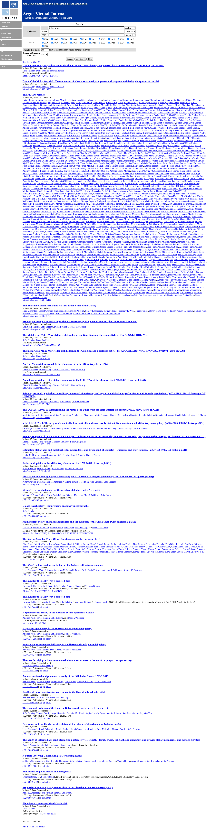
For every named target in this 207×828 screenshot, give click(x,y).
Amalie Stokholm (93, 272)
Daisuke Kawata (133, 193)
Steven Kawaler (118, 193)
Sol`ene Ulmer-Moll (85, 280)
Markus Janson (29, 191)
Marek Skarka (119, 267)
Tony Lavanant (97, 204)
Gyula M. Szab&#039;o (89, 275)
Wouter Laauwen (57, 201)
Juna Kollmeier (168, 311)
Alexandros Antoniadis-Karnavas (141, 112)
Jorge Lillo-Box (150, 206)
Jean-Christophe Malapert (116, 211)
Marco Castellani (112, 138)
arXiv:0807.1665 (30, 798)
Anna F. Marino (199, 415)
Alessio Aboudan (182, 105)
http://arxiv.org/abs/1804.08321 (36, 457)
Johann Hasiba (29, 183)
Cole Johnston (135, 191)
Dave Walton (36, 290)
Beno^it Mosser (162, 226)
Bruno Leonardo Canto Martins (177, 135)
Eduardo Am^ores (103, 112)
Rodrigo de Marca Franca (91, 168)
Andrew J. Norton (41, 234)
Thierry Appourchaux (169, 102)
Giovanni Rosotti (43, 257)
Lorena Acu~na (29, 107)
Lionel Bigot (156, 123)
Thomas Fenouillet (50, 166)
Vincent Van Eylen (31, 282)
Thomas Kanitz (51, 193)
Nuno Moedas (36, 224)
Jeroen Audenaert (110, 115)
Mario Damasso (116, 148)
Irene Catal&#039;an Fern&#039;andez (168, 138)
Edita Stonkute (29, 468)
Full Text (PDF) (55, 533)
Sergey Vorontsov (151, 287)
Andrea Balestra (199, 115)
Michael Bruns (128, 133)
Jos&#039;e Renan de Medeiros (37, 153)
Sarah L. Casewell (83, 138)
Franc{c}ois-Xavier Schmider (193, 262)
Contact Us (4, 44)
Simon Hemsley (49, 186)
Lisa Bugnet (158, 133)
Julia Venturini (95, 285)
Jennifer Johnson (113, 713)
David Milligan (170, 221)
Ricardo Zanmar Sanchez (118, 295)
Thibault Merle (108, 219)
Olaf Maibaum (77, 211)
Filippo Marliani (156, 100)
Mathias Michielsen (105, 221)
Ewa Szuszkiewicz (109, 275)
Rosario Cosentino (109, 145)
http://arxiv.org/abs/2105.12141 (36, 404)
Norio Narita (190, 229)
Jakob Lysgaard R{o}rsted (190, 254)
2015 (131, 39)
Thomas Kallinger (164, 191)
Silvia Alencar (54, 110)
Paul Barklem (163, 117)
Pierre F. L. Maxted (182, 216)
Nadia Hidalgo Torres (104, 186)
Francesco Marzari (65, 216)
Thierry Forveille (58, 168)
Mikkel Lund (101, 209)
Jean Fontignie (193, 166)
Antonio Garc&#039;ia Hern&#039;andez (90, 171)
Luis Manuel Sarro (114, 262)
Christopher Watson (78, 290)
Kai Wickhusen (95, 292)
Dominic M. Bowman (124, 130)
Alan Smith (131, 105)
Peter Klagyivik (147, 196)
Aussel (100, 544)
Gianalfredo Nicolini (104, 231)
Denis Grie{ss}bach (44, 178)
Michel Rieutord (104, 252)
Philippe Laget (103, 201)
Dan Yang (94, 295)
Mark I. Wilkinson (92, 495)
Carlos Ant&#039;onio (168, 112)
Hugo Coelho (136, 143)
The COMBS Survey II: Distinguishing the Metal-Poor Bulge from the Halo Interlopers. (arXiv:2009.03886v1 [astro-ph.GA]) (91, 409)
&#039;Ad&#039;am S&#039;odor (46, 269)
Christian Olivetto (113, 234)
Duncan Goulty (175, 176)
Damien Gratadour (58, 552)
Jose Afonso (54, 544)
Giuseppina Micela (59, 221)
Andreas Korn (163, 552)
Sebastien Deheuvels (170, 153)
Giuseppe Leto (55, 206)
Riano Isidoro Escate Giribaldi (65, 163)
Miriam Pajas (105, 237)
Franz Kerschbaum (42, 196)
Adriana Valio (163, 280)
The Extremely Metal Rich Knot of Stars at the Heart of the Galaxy (59, 305)
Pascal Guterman (42, 181)
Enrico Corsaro (93, 145)
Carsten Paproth (157, 237)
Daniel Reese (126, 249)
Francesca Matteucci (72, 649)
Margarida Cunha (41, 148)
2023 (112, 43)
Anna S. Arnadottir (31, 793)
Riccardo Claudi (105, 143)
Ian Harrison (177, 181)
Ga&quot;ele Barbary (87, 117)
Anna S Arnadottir (31, 745)
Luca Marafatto (48, 214)
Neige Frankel (141, 311)
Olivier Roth (58, 257)
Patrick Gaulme (193, 171)
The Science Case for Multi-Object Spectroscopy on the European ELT (61, 538)
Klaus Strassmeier (126, 272)
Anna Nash (39, 231)
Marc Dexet (115, 155)
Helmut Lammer (171, 201)
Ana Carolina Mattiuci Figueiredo (157, 216)
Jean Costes (123, 145)
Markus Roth (70, 257)
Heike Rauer (28, 100)
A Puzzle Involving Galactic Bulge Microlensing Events (53, 755)
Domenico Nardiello (174, 229)
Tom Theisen (153, 275)
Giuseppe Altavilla (183, 110)
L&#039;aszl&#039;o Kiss (127, 196)
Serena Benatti (29, 123)
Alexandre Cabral (89, 135)
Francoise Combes (114, 546)
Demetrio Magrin (48, 211)
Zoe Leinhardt (199, 204)
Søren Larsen (177, 552)
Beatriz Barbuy (110, 544)
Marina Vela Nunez (31, 285)
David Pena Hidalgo (130, 239)
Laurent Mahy (63, 211)
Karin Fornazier (43, 168)
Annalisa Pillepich (76, 311)
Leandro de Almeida (57, 150)
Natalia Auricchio (126, 115)
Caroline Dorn (198, 158)
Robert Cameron (121, 135)
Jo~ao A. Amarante (81, 313)
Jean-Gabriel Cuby (162, 546)
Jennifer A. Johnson (74, 468)
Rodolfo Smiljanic (148, 267)
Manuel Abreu (197, 105)
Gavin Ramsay (130, 102)
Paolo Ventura (81, 285)
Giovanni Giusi (162, 173)
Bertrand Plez (183, 242)
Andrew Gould (45, 761)
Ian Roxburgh (98, 257)
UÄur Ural (27, 527)
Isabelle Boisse (145, 125)
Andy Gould (99, 713)
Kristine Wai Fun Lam (134, 201)
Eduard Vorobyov (135, 287)
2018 (65, 43)
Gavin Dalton (177, 546)
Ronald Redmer (112, 249)
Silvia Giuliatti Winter (144, 173)
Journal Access (6, 33)
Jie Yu (103, 295)
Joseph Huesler (50, 188)
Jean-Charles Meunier (40, 221)
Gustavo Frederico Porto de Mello (89, 244)
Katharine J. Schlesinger (112, 570)
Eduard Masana (82, 216)
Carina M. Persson (176, 239)
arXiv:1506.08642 (31, 516)
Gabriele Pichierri (85, 242)
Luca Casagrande (66, 138)
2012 (103, 39)
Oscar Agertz (28, 428)
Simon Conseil (39, 145)
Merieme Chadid (79, 140)
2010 (84, 39)
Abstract (26, 533)
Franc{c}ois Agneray (90, 107)
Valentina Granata (191, 176)
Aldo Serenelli (103, 264)
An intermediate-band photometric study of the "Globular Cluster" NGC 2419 (65, 676)
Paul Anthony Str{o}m (145, 272)
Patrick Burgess (192, 133)
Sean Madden (160, 209)
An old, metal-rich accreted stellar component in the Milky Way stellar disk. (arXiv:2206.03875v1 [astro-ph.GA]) (84, 380)
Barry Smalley (133, 267)
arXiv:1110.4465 (30, 718)
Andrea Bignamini (141, 123)
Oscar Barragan (40, 120)
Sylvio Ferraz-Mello (83, 166)
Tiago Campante (154, 135)
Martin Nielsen (121, 231)
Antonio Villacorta (64, 287)
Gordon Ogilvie (82, 234)
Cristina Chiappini (131, 140)
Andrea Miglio (141, 221)
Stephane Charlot (67, 546)
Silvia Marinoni (112, 214)
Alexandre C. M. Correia (74, 145)
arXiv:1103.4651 (30, 734)
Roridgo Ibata (139, 552)
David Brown (82, 133)
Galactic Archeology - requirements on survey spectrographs (56, 505)
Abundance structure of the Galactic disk (45, 803)
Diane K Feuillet (30, 442)
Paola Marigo (98, 214)
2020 (84, 43)
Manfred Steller (37, 272)
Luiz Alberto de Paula (62, 153)
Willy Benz (185, 102)
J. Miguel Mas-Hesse (193, 100)
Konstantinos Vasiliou (139, 282)
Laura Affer (74, 107)
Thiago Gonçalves (41, 552)
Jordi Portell (68, 244)
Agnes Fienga (111, 166)
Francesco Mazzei (48, 219)
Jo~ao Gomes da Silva (180, 173)
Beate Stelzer (64, 272)
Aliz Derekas (87, 155)
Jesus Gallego (189, 549)
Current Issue (5, 22)
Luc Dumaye (71, 161)
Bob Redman (98, 249)
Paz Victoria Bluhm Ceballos (80, 125)
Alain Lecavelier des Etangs (179, 204)
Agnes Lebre (144, 204)
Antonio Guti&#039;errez (62, 181)
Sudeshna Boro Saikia (117, 128)
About (3, 41)
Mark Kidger (57, 196)
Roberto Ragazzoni (114, 102)
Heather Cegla (36, 140)
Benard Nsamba (57, 234)
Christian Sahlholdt (61, 369)
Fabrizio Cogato (162, 143)
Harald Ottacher (196, 234)
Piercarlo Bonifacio (184, 544)
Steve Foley (180, 166)
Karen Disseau (35, 549)
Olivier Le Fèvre (191, 552)
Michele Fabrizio (148, 163)
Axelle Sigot (38, 267)
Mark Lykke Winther (155, 292)
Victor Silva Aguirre (48, 570)
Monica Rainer (139, 247)
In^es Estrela (99, 163)
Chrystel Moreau (87, 226)
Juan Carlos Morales (187, 224)
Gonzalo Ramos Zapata (41, 249)
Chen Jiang (59, 191)
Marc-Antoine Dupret (104, 161)
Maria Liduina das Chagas (168, 148)
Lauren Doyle (29, 161)
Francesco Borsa (165, 128)
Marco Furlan (163, 168)
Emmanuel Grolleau (63, 178)
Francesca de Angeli (76, 150)
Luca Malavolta (136, 211)
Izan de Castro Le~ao (126, 150)
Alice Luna (89, 415)
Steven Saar (28, 259)
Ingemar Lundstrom (62, 745)
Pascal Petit (55, 242)
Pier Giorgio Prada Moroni (152, 244)
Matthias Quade (30, 247)
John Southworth (134, 269)
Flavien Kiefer (70, 196)
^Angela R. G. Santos (77, 262)
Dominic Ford (29, 168)
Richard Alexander (70, 110)
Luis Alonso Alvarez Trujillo (43, 112)
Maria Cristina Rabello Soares (99, 247)
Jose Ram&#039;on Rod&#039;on (162, 247)
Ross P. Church (78, 455)
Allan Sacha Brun (97, 133)
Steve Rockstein (147, 252)
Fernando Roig (132, 254)
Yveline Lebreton (158, 204)
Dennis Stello (51, 272)
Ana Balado (185, 115)
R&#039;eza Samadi (109, 259)
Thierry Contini (146, 546)
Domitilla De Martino (191, 150)
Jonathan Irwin (122, 188)
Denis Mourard (177, 226)
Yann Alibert (112, 110)
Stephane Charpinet (112, 140)
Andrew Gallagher (31, 171)
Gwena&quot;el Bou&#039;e (52, 130)
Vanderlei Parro (172, 237)
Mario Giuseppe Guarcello (122, 178)
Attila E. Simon (80, 267)
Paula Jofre (107, 191)
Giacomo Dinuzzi (85, 158)
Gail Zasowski (60, 311)
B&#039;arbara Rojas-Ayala (152, 254)
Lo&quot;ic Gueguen (144, 178)
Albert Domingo (160, 158)
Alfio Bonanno (176, 125)
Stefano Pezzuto (69, 242)
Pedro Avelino (142, 115)
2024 (122, 43)
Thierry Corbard (54, 145)
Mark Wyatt (84, 295)
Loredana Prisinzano (190, 244)
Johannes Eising (181, 161)
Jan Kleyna (69, 527)
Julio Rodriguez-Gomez (98, 254)
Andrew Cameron (138, 135)
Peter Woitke (35, 295)
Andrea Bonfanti (30, 128)
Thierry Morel (102, 226)
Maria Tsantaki (189, 277)
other (46, 500)
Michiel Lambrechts (154, 201)
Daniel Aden (55, 649)
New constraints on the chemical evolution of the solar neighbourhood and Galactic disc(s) (72, 723)
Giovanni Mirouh (186, 221)
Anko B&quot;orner (97, 128)
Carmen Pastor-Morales (69, 239)
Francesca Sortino (98, 269)
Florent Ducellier (56, 161)
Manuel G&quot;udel (42, 105)
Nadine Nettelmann (85, 231)
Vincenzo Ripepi (119, 252)
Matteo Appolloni (30, 115)
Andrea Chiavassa (165, 140)
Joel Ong (147, 234)
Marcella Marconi (64, 214)
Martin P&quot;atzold (90, 239)
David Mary (50, 216)
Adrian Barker (149, 117)
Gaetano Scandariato (133, 262)
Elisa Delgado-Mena (38, 155)
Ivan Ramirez (90, 729)
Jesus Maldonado (152, 211)
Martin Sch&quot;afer (153, 262)
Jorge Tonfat (99, 277)
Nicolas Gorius (140, 176)
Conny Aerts (40, 100)
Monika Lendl (41, 206)
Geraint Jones (149, 191)
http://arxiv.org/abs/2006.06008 (36, 431)
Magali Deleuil (66, 100)
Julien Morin (132, 226)
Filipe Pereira (161, 239)
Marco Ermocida (43, 163)
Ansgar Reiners (152, 249)
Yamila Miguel (156, 221)
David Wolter (48, 295)
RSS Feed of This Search (34, 826)
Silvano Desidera (101, 155)
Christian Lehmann (31, 327)
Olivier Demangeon (57, 155)
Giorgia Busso (36, 135)
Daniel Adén (72, 713)
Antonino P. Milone (62, 482)
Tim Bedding (166, 120)
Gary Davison (40, 150)
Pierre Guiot (28, 181)
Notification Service (7, 37)
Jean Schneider (29, 264)
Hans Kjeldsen (93, 105)
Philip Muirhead (90, 229)
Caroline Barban (69, 117)
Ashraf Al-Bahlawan (179, 107)
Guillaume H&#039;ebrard (112, 183)
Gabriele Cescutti (41, 527)
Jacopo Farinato (194, 163)
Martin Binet (182, 123)
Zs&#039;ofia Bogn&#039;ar (125, 125)
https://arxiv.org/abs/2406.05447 (37, 300)
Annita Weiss (146, 290)
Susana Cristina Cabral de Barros (101, 150)
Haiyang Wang (49, 290)
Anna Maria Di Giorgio (153, 155)
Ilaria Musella (119, 229)
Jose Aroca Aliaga (78, 115)
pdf (41, 500)
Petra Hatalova (60, 183)
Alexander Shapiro (147, 264)
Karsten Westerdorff (191, 290)
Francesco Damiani (146, 148)
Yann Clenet (99, 546)
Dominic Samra (140, 259)
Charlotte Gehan (46, 173)
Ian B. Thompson (60, 761)
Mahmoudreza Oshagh (177, 234)
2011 (93, 39)
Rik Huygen (82, 188)
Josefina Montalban (121, 224)
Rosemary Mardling (82, 214)
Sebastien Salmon (76, 259)
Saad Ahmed (147, 107)
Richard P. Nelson (67, 231)
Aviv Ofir (69, 234)
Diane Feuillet (42, 71)
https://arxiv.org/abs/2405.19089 (37, 329)
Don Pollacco (99, 102)
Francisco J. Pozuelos (129, 244)
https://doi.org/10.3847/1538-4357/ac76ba (41, 374)
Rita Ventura (68, 285)
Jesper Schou (43, 264)
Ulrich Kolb (41, 199)
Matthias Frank (43, 681)
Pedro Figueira (125, 166)
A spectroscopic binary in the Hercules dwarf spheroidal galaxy (57, 628)
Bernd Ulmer (69, 280)
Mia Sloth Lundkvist (117, 209)
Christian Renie (181, 249)
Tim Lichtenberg (103, 206)
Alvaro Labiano (73, 201)
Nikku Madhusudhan (176, 209)
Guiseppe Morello (118, 226)
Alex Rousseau (84, 257)
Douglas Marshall (188, 214)
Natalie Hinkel (121, 186)
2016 (46, 43)
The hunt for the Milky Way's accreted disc (46, 580)
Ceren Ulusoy (101, 280)
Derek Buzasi (50, 135)
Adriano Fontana (132, 549)
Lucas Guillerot (197, 178)
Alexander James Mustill (137, 229)
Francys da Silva (87, 148)
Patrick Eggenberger (125, 161)
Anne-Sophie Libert (86, 206)
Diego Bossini (193, 128)
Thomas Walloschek (186, 287)
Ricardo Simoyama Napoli (100, 267)
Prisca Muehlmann (73, 229)
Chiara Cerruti (50, 140)
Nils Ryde (81, 428)
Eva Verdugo (140, 285)
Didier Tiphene (35, 277)
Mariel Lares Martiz (53, 204)
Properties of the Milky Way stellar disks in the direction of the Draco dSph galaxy (68, 787)
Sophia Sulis (179, 272)
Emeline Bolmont (161, 125)
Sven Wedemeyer (96, 290)
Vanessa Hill (104, 552)
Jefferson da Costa (71, 148)
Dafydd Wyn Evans (115, 163)
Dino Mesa (135, 219)
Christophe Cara (199, 135)
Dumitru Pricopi (172, 244)
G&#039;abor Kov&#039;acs (107, 199)
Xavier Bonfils (45, 128)
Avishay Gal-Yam (144, 713)
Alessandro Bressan (182, 130)
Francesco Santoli (58, 262)
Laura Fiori (138, 166)
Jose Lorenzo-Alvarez (138, 100)
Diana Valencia (133, 280)
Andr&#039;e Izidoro (151, 188)
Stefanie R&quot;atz (62, 249)
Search (3, 30)
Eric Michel (91, 221)
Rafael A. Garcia (62, 171)
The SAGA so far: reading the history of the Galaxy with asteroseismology (63, 564)
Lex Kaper (151, 552)
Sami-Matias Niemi (137, 231)
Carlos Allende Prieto (128, 110)
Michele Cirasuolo (84, 546)
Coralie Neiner (51, 231)
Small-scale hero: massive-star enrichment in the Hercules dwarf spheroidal (64, 692)
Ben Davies (28, 150)
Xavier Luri (132, 209)
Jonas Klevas (173, 196)
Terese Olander (97, 234)
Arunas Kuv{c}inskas (187, 199)
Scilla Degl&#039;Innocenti (147, 153)
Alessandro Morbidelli (49, 226)
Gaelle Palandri (131, 237)
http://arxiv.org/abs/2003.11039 (36, 444)
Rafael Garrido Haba (175, 171)
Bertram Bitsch (59, 125)
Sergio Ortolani (159, 234)
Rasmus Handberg (162, 181)
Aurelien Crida (187, 145)
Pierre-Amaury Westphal (33, 292)
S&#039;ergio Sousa (116, 269)
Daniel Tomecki (86, 277)
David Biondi (195, 123)
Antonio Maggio (194, 209)
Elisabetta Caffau (51, 546)
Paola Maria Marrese (169, 214)
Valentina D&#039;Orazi (180, 158)
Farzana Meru (122, 219)
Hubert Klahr (161, 196)
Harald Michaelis (76, 221)
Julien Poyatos (112, 244)
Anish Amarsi (63, 112)
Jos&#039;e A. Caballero (68, 135)
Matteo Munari (105, 229)
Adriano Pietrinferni (103, 242)
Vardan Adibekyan (59, 107)
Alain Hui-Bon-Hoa (67, 188)
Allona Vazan (196, 282)
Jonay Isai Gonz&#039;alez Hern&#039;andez (89, 176)
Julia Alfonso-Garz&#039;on (92, 110)
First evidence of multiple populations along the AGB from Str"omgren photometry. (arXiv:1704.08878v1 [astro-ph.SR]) (88, 476)
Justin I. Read (70, 428)
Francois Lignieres (133, 206)
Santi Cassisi (98, 138)
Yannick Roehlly (117, 254)
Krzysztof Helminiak (32, 186)
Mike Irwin (135, 188)
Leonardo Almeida (147, 110)
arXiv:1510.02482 (31, 500)
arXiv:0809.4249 (30, 782)
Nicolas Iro (110, 188)
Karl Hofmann (163, 186)
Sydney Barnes (177, 117)
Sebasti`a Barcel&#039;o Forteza (127, 117)
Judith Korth (70, 199)
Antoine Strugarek (165, 272)
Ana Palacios (117, 237)
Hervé (93, 544)
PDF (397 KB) (40, 623)
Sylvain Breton (198, 130)
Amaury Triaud (158, 277)
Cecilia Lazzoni (130, 204)
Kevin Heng (62, 186)
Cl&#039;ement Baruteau (59, 120)
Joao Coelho (148, 143)
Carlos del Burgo (188, 153)
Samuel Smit (163, 267)
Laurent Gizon (95, 100)
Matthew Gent (60, 173)
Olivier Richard (76, 252)
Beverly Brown (68, 133)
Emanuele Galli (47, 171)
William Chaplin (95, 140)
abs (40, 814)
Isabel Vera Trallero (111, 285)
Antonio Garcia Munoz (120, 171)
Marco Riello (90, 252)
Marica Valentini (149, 280)
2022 (103, 43)
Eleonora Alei (41, 110)
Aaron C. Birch (45, 125)
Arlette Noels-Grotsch (169, 231)
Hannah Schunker (58, 264)
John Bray (167, 130)
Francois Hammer (89, 552)
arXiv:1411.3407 (30, 575)
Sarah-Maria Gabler (178, 168)
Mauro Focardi (167, 166)
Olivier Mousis (191, 226)
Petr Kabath (80, 105)
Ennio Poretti (42, 244)
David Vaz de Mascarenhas (177, 282)
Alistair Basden (125, 544)
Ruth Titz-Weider (51, 277)
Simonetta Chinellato (183, 140)
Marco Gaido (194, 168)
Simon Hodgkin (149, 186)
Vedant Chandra (46, 311)
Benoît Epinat (60, 549)
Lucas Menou (95, 219)
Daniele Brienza (30, 133)
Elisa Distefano (119, 158)
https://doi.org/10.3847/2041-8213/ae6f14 (41, 76)
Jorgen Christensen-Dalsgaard (43, 143)
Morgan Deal (106, 153)
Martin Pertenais (193, 239)
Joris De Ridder (92, 153)
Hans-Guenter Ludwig (84, 209)
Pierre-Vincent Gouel (157, 176)
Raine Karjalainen (84, 193)
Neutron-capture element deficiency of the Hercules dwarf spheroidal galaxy (64, 644)
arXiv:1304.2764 (30, 655)
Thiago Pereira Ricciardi (47, 252)
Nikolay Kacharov (74, 495)
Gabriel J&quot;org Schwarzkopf (81, 264)
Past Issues (4, 26)
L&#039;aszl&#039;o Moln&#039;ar (80, 224)
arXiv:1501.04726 (31, 559)
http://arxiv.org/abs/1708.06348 (36, 471)
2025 (131, 43)
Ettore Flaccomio (152, 166)
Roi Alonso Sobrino (165, 110)
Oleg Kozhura (155, 199)
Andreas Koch (45, 495)
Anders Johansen (120, 191)
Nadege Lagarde (88, 201)
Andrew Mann (199, 211)
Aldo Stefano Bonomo (77, 128)
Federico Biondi (30, 125)
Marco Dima (70, 158)
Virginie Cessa (64, 140)
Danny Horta (155, 311)
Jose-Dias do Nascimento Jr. (139, 158)
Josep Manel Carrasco (48, 138)
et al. (202, 552)
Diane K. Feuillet (30, 369)
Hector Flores (118, 549)
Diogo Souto (148, 269)
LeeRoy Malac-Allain (94, 211)
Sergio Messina (147, 219)
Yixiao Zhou (188, 295)
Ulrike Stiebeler (78, 272)
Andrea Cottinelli (137, 145)
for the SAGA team (133, 570)
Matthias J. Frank (30, 495)
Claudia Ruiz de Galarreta (178, 257)
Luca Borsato (179, 128)
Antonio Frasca (131, 168)
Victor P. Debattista (74, 415)
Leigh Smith (188, 267)
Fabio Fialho (98, 166)
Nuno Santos (119, 105)
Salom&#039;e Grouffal (83, 178)
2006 (46, 39)
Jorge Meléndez (59, 713)
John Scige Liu (178, 206)
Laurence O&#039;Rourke (34, 102)
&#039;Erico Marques (130, 214)
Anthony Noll (186, 231)
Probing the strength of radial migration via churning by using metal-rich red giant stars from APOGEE (80, 321)
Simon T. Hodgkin (80, 482)
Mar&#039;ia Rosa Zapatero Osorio (146, 295)
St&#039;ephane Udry (149, 102)
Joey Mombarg (105, 224)
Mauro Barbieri (105, 117)
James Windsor (125, 292)
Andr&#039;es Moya (54, 229)
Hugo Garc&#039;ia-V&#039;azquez (148, 171)
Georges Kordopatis (77, 327)
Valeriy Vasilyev (157, 282)
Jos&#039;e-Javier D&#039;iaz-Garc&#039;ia (43, 158)
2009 (74, 39)
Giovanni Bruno (113, 133)
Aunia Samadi (126, 259)
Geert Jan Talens (126, 275)
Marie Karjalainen (67, 193)
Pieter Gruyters (29, 482)
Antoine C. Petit (42, 242)
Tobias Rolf (171, 254)
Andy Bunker (36, 546)
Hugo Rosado (29, 257)
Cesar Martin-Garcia (174, 100)
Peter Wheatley (52, 292)
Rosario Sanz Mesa (96, 262)
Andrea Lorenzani (65, 209)
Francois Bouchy (30, 130)
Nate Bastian (139, 544)
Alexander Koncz (55, 199)
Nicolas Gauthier (30, 173)
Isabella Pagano (68, 102)
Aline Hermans (76, 186)
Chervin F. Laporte (99, 313)
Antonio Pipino (74, 586)
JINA (3, 52)
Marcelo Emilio (197, 161)
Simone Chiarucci (148, 140)
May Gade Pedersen (111, 239)
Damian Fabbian (132, 163)
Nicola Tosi (111, 277)
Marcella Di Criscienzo (132, 155)
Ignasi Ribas (195, 249)
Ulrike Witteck (186, 292)
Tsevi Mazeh (197, 216)
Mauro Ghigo (90, 173)
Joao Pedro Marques (150, 214)
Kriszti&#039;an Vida (32, 287)
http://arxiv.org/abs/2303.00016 (36, 358)
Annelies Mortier (146, 226)
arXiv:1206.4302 (30, 702)
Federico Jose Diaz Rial (195, 155)
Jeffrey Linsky (164, 206)
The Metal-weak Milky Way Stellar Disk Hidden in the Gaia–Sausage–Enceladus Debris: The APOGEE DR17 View (85, 334)
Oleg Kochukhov (188, 196)
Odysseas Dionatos (102, 158)
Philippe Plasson (169, 242)
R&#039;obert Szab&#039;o (65, 275)
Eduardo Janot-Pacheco (63, 105)
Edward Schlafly (171, 262)
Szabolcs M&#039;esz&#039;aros (171, 219)
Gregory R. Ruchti (31, 586)
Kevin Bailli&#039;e (170, 115)
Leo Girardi (128, 173)
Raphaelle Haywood (90, 183)
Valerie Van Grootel (49, 282)
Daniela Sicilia (178, 264)
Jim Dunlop (48, 549)
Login (3, 66)
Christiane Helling (192, 183)
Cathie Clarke (91, 143)
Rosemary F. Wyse (126, 311)
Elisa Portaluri (55, 244)
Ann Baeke (154, 115)
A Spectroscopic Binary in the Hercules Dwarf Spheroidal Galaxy (58, 612)
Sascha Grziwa (102, 178)
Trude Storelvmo (110, 272)
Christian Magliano (31, 211)
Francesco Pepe (147, 239)
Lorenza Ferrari (66, 166)
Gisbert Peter (28, 242)
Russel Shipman (164, 264)
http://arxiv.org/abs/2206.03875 (36, 388)
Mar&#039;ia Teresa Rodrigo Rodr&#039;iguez (176, 252)
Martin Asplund (94, 115)
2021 (93, 43)
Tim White (65, 292)
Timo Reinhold (166, 249)
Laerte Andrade (119, 112)
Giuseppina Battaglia (155, 544)
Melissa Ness (200, 311)
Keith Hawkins (45, 415)
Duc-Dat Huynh (96, 188)
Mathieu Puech (41, 544)
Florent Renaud (42, 428)
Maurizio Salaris (59, 259)
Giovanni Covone (154, 145)
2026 (46, 46)
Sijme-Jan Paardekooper (72, 237)
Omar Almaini (67, 544)
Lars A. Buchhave (144, 133)
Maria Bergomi (97, 123)
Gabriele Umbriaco (117, 280)
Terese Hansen (43, 618)
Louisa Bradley (155, 130)
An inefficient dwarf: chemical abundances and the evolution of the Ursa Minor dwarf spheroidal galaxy (79, 521)
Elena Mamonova (169, 211)
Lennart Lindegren (48, 455)
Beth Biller (170, 544)
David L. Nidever (46, 313)
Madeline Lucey (30, 415)
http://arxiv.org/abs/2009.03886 (36, 417)
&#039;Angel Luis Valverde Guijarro (187, 280)
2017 (55, 43)
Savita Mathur (135, 216)
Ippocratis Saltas (92, 259)
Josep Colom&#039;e (180, 143)
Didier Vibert (168, 285)
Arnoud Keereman (150, 193)
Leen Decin (118, 153)
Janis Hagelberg (115, 181)
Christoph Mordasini (70, 226)
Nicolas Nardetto (156, 229)
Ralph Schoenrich (47, 729)
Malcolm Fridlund (147, 168)
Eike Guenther (74, 552)
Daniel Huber (37, 188)
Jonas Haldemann (131, 181)
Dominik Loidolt (193, 206)
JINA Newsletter (6, 55)
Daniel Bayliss (125, 120)
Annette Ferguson (103, 549)
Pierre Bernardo (112, 123)
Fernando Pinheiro (121, 242)
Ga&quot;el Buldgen (174, 133)
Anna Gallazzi (175, 549)
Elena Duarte (42, 161)
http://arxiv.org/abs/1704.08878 (36, 484)
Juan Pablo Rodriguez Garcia (73, 254)
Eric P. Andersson (95, 428)
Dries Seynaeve (118, 264)
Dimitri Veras (127, 285)
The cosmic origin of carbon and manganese (47, 771)
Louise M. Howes (31, 455)
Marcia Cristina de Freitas (169, 150)
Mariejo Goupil (110, 100)
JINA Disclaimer (6, 59)
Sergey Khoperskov (94, 311)
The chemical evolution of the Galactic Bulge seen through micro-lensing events (66, 708)
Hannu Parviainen (188, 237)
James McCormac (65, 219)
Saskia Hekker (157, 183)
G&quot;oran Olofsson (132, 234)
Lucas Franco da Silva (114, 168)
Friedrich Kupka (41, 201)
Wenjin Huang (123, 761)
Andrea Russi (197, 257)
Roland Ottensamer (31, 237)
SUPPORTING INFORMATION (77, 533)
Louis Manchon (185, 211)
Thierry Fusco (147, 549)
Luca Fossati (73, 168)
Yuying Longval (30, 209)
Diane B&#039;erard (63, 123)
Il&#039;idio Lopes (47, 209)
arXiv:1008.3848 (30, 750)
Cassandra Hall (146, 181)
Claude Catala (143, 138)
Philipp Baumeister (109, 120)
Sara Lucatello (129, 713)
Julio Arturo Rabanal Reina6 (72, 247)
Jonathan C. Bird (30, 313)
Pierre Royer (123, 257)
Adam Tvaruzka (55, 280)
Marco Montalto (138, 224)
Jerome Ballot (55, 117)
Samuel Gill (117, 173)
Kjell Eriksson (29, 163)
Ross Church (64, 143)
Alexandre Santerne (40, 262)
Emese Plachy (154, 242)
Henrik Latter (83, 204)
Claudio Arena (45, 115)
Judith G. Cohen (30, 761)
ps (44, 575)
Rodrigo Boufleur (74, 130)
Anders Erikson (81, 100)
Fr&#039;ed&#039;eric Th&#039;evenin (178, 275)
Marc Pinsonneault (138, 242)
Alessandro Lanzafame (33, 204)
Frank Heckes (131, 183)
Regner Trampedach (127, 277)
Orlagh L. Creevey (171, 145)
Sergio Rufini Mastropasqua (153, 257)
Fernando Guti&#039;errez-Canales (90, 181)
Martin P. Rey (110, 428)
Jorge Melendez (104, 729)
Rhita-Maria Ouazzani (50, 237)
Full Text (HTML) (39, 533)
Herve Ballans (41, 117)
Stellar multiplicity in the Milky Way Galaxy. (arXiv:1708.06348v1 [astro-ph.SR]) (67, 463)
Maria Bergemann (81, 123)
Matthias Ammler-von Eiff (82, 112)
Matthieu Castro (129, 138)
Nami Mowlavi (37, 229)
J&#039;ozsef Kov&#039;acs (134, 199)
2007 (55, 39)
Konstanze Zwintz (38, 297)
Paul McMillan (80, 219)
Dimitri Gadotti (161, 549)
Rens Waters (62, 290)
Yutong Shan (132, 264)
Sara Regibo (138, 249)
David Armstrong (61, 115)
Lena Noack (152, 231)
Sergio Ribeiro (29, 252)
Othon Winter (139, 292)
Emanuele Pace (91, 237)
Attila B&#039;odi (102, 125)
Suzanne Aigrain (161, 107)
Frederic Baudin (92, 120)
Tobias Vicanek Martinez (186, 285)
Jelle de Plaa (78, 153)
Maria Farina (180, 163)
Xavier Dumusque (86, 161)
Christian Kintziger (86, 196)
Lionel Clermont (121, 143)
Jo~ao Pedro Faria (165, 163)
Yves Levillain (69, 206)
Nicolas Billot (169, 123)
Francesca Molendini (53, 224)
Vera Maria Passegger (48, 239)
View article (28, 623)
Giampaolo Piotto (84, 102)
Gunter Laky (117, 201)
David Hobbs (135, 186)
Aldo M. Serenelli (66, 570)
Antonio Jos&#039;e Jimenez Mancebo (83, 191)
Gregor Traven (143, 277)
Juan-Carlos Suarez (145, 105)
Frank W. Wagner (168, 287)
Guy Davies (200, 148)
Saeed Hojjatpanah (179, 186)
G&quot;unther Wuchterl (66, 295)
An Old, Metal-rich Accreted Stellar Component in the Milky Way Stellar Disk (65, 364)
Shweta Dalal (102, 148)
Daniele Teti (140, 275)
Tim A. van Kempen (68, 282)
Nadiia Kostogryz (85, 199)
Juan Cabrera (53, 100)
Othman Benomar (44, 123)
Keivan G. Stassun (185, 311)
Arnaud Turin (41, 280)
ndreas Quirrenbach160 (48, 247)
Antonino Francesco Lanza (191, 201)
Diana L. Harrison (192, 181)
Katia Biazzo (126, 123)
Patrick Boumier (90, 130)
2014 (122, 39)
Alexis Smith (176, 267)
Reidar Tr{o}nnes (174, 277)
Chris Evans (28, 544)
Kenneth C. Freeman (164, 415)
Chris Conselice (130, 546)
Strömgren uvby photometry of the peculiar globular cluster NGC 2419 (61, 489)
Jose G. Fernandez (63, 313)
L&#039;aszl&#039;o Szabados (37, 275)
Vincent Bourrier (105, 130)
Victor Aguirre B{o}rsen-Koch (126, 107)
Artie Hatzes (74, 183)
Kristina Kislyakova (105, 196)
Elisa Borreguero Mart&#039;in (142, 128)
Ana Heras (123, 100)
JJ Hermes (88, 186)
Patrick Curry (56, 148)
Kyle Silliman (51, 267)
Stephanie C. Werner (164, 105)
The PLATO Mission (34, 94)
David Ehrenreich (143, 161)
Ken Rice (63, 252)
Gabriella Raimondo (123, 247)
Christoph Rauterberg (81, 249)
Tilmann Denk (73, 155)
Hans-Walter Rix (30, 311)
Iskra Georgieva (75, 173)
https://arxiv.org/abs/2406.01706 (37, 316)
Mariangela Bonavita (194, 125)
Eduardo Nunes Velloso (51, 285)
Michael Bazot (139, 120)
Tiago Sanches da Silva (159, 259)
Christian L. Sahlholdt (49, 401)
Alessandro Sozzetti (164, 269)
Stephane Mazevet (31, 219)
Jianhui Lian (114, 313)
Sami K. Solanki (81, 269)
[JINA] (9, 18)
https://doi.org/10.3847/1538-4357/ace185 (41, 345)
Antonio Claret (77, 143)
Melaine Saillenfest (42, 259)
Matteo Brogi (54, 133)
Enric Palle (144, 237)
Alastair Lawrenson (113, 204)
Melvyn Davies (187, 148)
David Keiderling (167, 193)
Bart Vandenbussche (119, 282)
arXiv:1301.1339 (30, 686)
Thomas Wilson (110, 292)
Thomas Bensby (57, 71)
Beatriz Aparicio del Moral (191, 112)
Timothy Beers (41, 18)
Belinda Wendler (160, 290)
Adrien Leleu (28, 206)
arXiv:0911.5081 (30, 766)
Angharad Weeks (112, 290)
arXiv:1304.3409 (30, 670)
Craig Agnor (106, 107)
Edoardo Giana (103, 173)
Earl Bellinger (195, 120)
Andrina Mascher (97, 216)
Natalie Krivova (170, 199)
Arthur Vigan (49, 287)
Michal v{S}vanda (195, 272)
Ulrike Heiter (144, 183)
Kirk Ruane (135, 257)
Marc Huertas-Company (121, 552)
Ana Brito (42, 133)
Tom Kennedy (182, 193)
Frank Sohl (68, 269)
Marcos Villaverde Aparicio (98, 287)
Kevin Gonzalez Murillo (121, 176)
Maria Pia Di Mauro (174, 155)
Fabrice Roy (110, 257)
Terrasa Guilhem (181, 178)
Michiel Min (106, 105)
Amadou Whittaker (79, 292)
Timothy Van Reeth (87, 282)
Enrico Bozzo (141, 130)
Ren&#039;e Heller (174, 183)
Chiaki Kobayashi (183, 415)
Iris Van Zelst (103, 282)
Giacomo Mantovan (31, 214)
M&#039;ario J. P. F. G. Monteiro (162, 224)
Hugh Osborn (54, 102)
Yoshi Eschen (86, 163)
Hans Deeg (129, 153)
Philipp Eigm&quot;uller (162, 161)
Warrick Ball (28, 117)
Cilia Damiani (130, 148)
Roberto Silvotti (65, 267)
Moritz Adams (44, 107)
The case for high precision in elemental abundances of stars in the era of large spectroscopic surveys (77, 660)
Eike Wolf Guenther (164, 178)
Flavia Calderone (105, 135)
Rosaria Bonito (59, 128)
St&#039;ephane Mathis (117, 216)
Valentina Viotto (118, 287)
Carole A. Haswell (45, 183)
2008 (65, 39)
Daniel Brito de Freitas (147, 150)
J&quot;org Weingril (130, 290)
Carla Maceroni (146, 209)
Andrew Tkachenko (69, 277)
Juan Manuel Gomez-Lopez (54, 176)
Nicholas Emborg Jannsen (190, 188)
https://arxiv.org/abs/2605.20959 (37, 89)
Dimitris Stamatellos (183, 269)
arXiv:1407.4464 (30, 607)
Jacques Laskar (69, 204)
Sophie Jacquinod (170, 188)
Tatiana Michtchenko (125, 221)
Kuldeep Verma (154, 285)
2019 (74, 43)
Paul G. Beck (153, 120)
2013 (112, 39)
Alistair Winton (172, 292)
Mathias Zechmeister (173, 295)
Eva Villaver (79, 287)
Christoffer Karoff (101, 193)
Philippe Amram (82, 544)
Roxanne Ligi (118, 206)
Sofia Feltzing (29, 71)
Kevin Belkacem (180, 120)
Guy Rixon (133, 252)
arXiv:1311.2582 (30, 639)
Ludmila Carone (30, 138)
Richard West (175, 290)
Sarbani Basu (78, 120)
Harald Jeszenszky (45, 191)
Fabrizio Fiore (74, 549)
